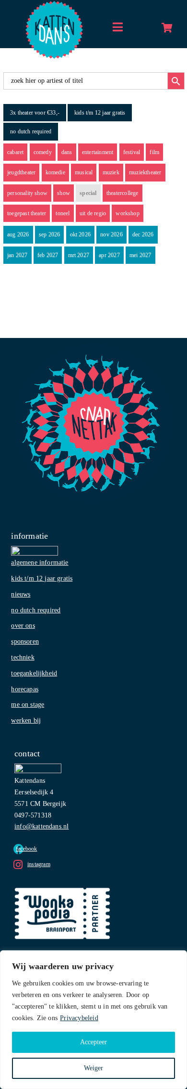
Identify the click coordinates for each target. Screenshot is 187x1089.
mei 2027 (140, 255)
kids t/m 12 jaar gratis (99, 112)
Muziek (111, 172)
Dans (66, 152)
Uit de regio (93, 213)
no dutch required (30, 131)
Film (154, 152)
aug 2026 (18, 234)
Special (88, 193)
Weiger (93, 1068)
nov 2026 (111, 234)
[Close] (177, 958)
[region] (93, 1019)
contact (27, 753)
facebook (26, 848)
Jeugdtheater (21, 172)
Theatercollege (122, 193)
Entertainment (98, 152)
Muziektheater (145, 172)
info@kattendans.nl (41, 826)
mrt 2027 (79, 255)
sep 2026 (49, 234)
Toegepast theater (26, 213)
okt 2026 (80, 234)
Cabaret (15, 152)
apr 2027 (109, 255)
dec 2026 (143, 234)
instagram (38, 864)
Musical (84, 172)
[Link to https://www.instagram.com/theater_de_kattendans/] (18, 864)
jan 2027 (17, 255)
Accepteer (93, 1042)
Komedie (55, 172)
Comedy (43, 152)
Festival (131, 152)
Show (63, 193)
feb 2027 (47, 255)
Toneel (63, 213)
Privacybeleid (79, 1018)
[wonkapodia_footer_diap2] (62, 891)
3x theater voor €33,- (34, 112)
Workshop (128, 213)
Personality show (27, 193)
